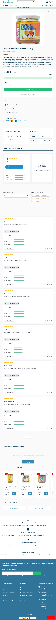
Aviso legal (5, 595)
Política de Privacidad (8, 592)
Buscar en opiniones (8, 192)
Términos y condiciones (8, 598)
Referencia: (7, 140)
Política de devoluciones (9, 590)
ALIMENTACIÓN (14, 508)
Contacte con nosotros (8, 601)
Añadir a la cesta (29, 90)
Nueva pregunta (28, 462)
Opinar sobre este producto (14, 167)
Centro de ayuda (7, 587)
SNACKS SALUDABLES (39, 508)
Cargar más (28, 437)
